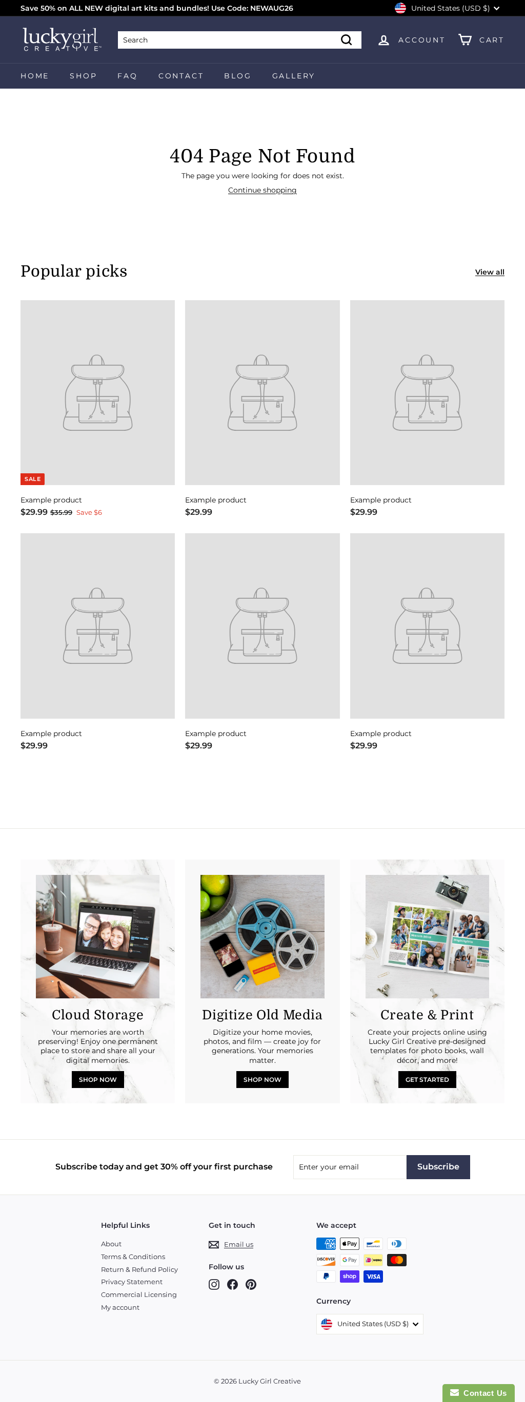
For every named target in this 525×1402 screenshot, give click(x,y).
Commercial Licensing (139, 1294)
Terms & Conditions (133, 1256)
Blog (237, 75)
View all (489, 272)
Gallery (294, 75)
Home (35, 75)
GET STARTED (427, 1079)
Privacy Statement (132, 1282)
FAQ (127, 75)
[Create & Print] (427, 936)
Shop (83, 75)
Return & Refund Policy (139, 1269)
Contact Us (483, 1393)
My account (120, 1307)
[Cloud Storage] (97, 936)
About (111, 1244)
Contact (181, 75)
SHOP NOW (98, 1079)
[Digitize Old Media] (262, 936)
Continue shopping (262, 190)
